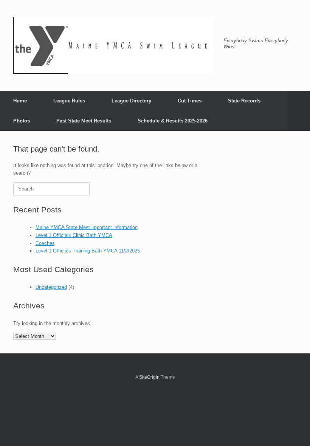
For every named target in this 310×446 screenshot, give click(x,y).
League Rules (69, 101)
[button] (299, 111)
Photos (21, 121)
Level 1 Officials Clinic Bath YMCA (74, 235)
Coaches (45, 243)
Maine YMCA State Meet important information (87, 227)
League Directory (131, 101)
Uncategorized (51, 287)
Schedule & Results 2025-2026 (173, 121)
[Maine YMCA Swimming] (113, 45)
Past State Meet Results (83, 121)
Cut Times (190, 101)
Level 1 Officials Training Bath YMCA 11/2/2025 (88, 251)
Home (20, 101)
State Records (244, 101)
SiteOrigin (149, 377)
